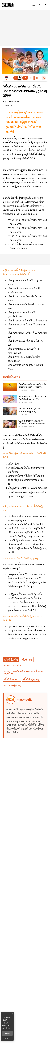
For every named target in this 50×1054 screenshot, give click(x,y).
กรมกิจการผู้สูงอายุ (12, 685)
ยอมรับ (7, 1033)
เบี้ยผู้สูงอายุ (27, 659)
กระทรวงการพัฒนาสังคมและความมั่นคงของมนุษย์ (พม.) (24, 672)
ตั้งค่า (7, 1038)
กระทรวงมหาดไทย (12, 665)
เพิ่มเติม (8, 1028)
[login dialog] (45, 5)
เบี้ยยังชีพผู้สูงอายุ (31, 679)
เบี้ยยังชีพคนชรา (11, 679)
